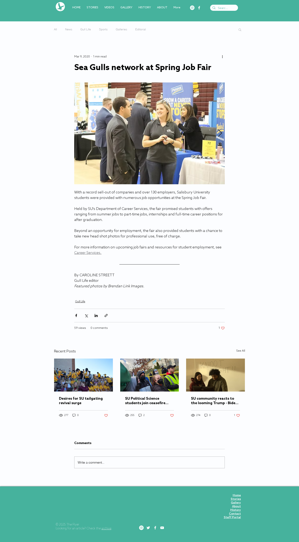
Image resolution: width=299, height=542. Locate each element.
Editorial (140, 29)
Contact (235, 514)
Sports (103, 29)
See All (240, 351)
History (235, 510)
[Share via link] (106, 315)
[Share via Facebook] (76, 315)
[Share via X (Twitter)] (86, 315)
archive (106, 528)
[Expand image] (149, 133)
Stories (236, 499)
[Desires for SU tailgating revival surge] (83, 375)
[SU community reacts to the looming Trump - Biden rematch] (215, 375)
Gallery (236, 503)
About (236, 506)
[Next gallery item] (220, 133)
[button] (240, 29)
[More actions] (222, 56)
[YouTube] (162, 528)
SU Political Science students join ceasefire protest (145, 400)
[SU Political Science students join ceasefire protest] (149, 375)
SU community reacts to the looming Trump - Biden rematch (214, 400)
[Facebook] (199, 7)
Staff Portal (232, 517)
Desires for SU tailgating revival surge (81, 400)
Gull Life (85, 29)
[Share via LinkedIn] (96, 315)
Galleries (121, 29)
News (68, 29)
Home (237, 495)
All (55, 29)
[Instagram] (192, 7)
